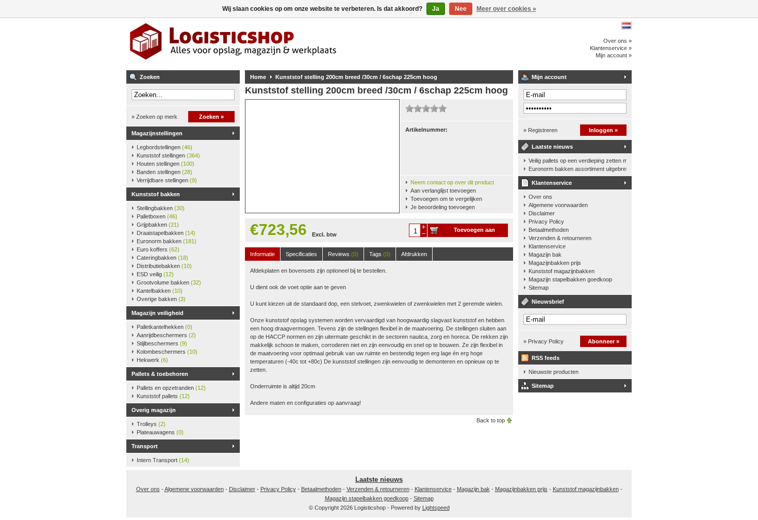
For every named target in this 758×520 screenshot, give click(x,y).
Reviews (343, 254)
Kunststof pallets (163, 396)
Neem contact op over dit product (452, 182)
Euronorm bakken (166, 241)
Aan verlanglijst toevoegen (443, 190)
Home (258, 77)
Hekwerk (152, 360)
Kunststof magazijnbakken (562, 271)
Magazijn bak (545, 254)
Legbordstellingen (164, 147)
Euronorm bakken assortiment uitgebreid (578, 169)
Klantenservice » (611, 48)
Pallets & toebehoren (159, 374)
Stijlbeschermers (162, 343)
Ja (435, 8)
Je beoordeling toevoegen (442, 207)
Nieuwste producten (554, 372)
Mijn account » (614, 55)
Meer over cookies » (506, 8)
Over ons (540, 197)
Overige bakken (161, 299)
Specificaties (301, 254)
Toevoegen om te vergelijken (446, 199)
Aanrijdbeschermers (166, 335)
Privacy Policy (546, 221)
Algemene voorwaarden (558, 205)
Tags (379, 254)
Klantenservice (552, 183)
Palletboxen (157, 216)
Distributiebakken (164, 266)
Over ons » (617, 41)
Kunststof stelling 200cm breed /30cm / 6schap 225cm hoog (356, 77)
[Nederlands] (626, 25)
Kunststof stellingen (168, 155)
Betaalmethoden (549, 230)
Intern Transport (163, 460)
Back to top (490, 420)
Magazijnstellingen (157, 133)
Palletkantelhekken (164, 327)
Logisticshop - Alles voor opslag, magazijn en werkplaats (263, 44)
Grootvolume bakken (169, 282)
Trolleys (151, 424)
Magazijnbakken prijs (555, 263)
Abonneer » (603, 341)
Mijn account (549, 77)
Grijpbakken (158, 225)
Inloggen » (603, 130)
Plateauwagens (160, 432)
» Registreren (540, 130)
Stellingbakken (161, 208)
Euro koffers (158, 249)
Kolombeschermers (167, 352)
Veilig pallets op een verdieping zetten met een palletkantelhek (578, 160)
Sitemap (539, 288)
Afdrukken (414, 254)
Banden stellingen (164, 172)
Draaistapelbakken (166, 233)
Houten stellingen (165, 164)
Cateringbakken (162, 258)
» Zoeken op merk (154, 117)
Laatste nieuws (552, 147)
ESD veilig (155, 274)
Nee (461, 8)
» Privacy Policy (543, 341)
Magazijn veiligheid (157, 313)
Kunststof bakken (155, 194)
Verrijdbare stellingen (167, 180)
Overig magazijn (153, 410)
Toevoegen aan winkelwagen (474, 232)
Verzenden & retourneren (560, 238)
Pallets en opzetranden (171, 388)
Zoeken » (211, 117)
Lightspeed (436, 508)
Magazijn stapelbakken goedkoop (570, 279)
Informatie (262, 254)
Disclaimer (542, 213)
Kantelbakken (160, 291)
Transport (144, 446)
